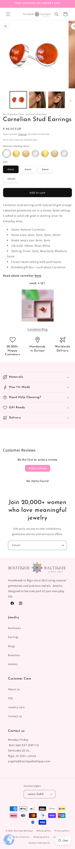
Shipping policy (41, 836)
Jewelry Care (16, 707)
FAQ (10, 698)
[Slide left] (4, 101)
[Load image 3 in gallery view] (56, 99)
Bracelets (14, 655)
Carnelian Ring (37, 329)
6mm (28, 169)
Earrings (13, 637)
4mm (10, 169)
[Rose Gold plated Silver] (25, 153)
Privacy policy (62, 830)
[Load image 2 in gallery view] (37, 99)
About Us (14, 689)
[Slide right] (70, 101)
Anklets (13, 664)
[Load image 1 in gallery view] (18, 99)
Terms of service (21, 836)
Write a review (37, 468)
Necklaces (14, 628)
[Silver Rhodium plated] (35, 153)
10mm (11, 178)
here (38, 275)
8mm (45, 169)
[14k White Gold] (64, 153)
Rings (11, 646)
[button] (8, 14)
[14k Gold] (45, 153)
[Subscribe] (62, 545)
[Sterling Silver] (6, 153)
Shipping (22, 134)
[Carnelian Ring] (37, 324)
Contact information (39, 842)
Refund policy (44, 830)
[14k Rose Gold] (54, 153)
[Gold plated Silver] (16, 153)
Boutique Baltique (23, 830)
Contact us (15, 716)
